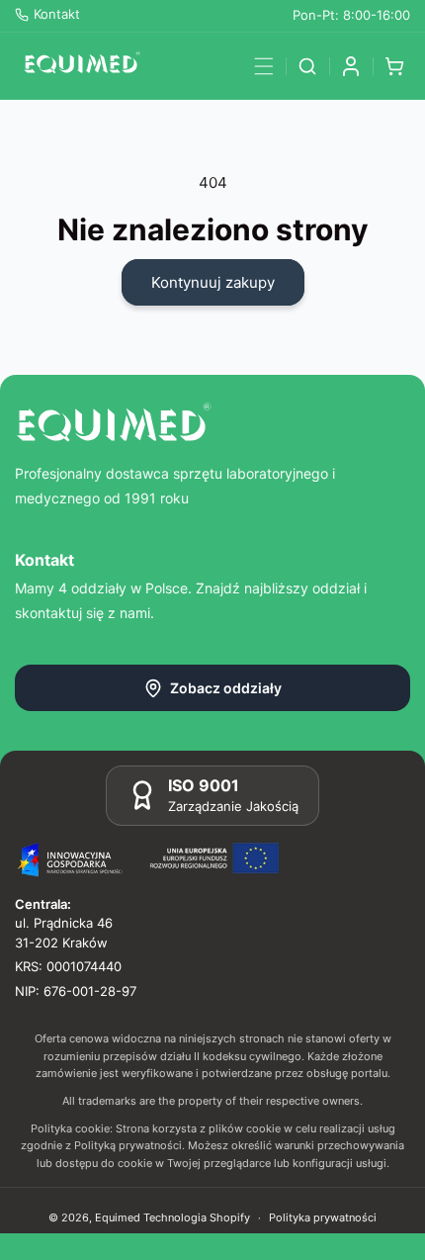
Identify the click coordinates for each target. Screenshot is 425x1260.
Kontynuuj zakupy (213, 282)
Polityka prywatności (323, 1217)
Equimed (117, 1217)
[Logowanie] (351, 66)
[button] (264, 66)
